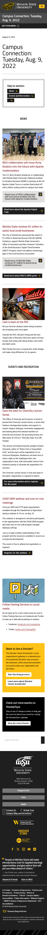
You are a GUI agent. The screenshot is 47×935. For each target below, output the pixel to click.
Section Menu (9, 26)
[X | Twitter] (18, 849)
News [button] (11, 91)
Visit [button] (24, 797)
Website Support (37, 898)
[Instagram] (23, 849)
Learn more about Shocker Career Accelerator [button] (20, 682)
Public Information (21, 898)
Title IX (22, 895)
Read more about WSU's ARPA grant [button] (20, 276)
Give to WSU (27, 879)
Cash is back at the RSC (15, 322)
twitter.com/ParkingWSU (25, 629)
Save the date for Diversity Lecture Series (22, 413)
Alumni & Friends (10, 879)
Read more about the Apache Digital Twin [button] (20, 210)
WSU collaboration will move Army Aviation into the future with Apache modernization (23, 166)
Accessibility (7, 898)
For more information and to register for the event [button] (21, 482)
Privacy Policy (19, 893)
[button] (10, 100)
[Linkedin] (34, 849)
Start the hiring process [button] (19, 674)
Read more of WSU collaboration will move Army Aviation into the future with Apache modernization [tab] (21, 196)
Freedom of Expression (21, 890)
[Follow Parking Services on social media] (23, 590)
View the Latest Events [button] (18, 723)
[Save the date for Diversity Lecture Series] (23, 392)
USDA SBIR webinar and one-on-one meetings (23, 501)
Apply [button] (23, 804)
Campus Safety (33, 895)
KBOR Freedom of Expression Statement (20, 901)
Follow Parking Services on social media (20, 606)
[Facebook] (12, 849)
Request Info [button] (23, 790)
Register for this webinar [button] (15, 553)
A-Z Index (6, 890)
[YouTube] (29, 849)
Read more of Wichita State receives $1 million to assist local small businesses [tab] (21, 262)
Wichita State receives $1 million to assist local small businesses (22, 228)
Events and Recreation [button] (19, 96)
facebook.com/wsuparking (29, 624)
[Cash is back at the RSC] (23, 304)
